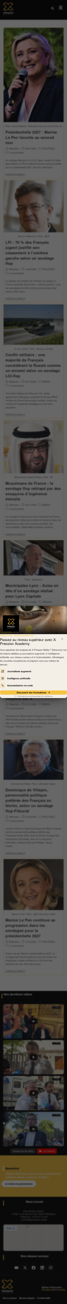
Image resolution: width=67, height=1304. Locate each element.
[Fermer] (62, 639)
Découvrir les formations (31, 692)
